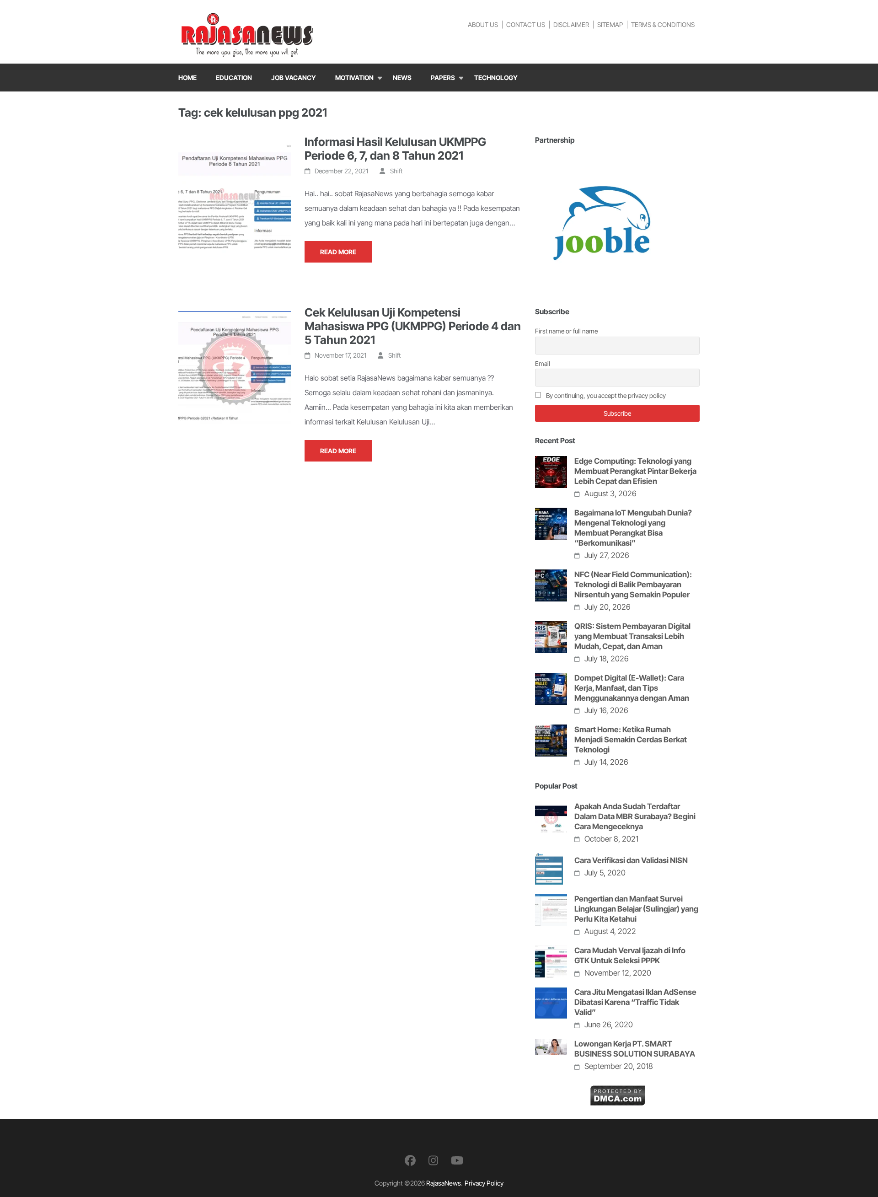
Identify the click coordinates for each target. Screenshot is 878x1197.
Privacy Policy (484, 1183)
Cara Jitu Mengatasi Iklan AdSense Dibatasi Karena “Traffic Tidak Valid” (635, 1002)
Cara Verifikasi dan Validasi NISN (631, 860)
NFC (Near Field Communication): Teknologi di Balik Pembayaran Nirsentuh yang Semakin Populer (633, 584)
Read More (338, 252)
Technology (496, 77)
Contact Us (525, 24)
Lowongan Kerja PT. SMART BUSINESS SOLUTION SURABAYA (634, 1048)
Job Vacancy (293, 77)
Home (187, 77)
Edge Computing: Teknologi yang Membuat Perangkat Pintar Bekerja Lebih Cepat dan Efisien (635, 471)
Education (234, 77)
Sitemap (610, 24)
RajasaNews (443, 1183)
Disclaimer (571, 24)
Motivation (354, 77)
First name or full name (566, 331)
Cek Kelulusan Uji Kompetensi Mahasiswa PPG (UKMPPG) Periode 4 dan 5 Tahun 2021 (413, 326)
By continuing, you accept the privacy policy (605, 395)
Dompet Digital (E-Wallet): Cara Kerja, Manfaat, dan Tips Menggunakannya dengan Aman (631, 688)
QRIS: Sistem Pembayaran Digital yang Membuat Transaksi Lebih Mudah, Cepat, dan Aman (632, 636)
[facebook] (410, 1160)
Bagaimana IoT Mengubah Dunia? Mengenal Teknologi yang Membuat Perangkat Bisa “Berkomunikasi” (633, 528)
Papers (443, 77)
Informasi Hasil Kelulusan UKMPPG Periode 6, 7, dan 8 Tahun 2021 (395, 148)
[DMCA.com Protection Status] (617, 1092)
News (402, 77)
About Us (483, 24)
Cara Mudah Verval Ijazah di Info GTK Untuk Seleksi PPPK (629, 955)
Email (542, 363)
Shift (396, 171)
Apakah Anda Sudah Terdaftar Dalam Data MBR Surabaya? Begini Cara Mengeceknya (635, 816)
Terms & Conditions (663, 24)
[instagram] (433, 1160)
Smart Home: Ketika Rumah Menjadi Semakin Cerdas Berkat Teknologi (630, 739)
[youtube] (457, 1160)
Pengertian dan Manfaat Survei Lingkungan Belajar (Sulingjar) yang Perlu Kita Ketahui (636, 908)
